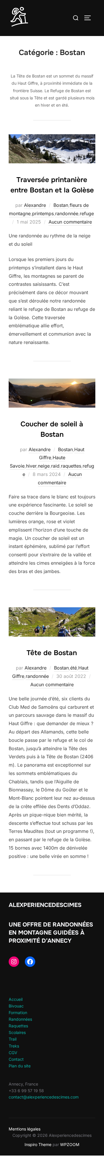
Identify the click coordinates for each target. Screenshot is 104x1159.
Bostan (60, 205)
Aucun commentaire (70, 222)
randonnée (66, 213)
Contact (16, 1059)
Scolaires (17, 1032)
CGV (13, 1052)
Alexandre (35, 205)
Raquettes (18, 1025)
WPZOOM (69, 1144)
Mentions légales (24, 1128)
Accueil (16, 999)
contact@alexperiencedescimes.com (44, 1096)
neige (44, 466)
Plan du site (20, 1065)
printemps (43, 213)
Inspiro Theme (38, 1144)
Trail (12, 1039)
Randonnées (20, 1019)
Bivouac (16, 1005)
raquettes (71, 466)
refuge (87, 213)
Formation (18, 1012)
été (73, 668)
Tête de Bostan (52, 652)
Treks (14, 1045)
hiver (31, 466)
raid (55, 466)
